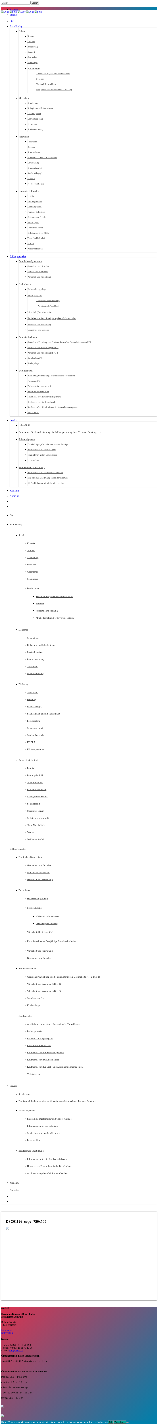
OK (110, 1422)
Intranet (13, 14)
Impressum (6, 1330)
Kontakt (14, 9)
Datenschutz (7, 1333)
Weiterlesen (119, 1422)
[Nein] (127, 1422)
